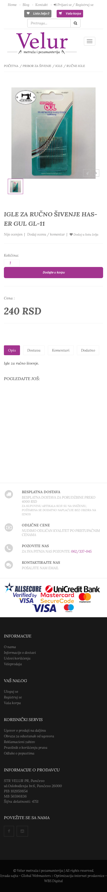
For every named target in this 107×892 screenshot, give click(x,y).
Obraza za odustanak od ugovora (29, 736)
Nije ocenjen (13, 234)
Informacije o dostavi (20, 652)
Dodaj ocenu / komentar (46, 234)
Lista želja (40, 13)
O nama (10, 647)
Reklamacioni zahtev (19, 742)
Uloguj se (11, 691)
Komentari (61, 350)
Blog (26, 5)
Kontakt (41, 5)
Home (12, 5)
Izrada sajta (9, 876)
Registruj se (13, 697)
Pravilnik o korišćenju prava (25, 747)
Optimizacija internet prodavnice (79, 876)
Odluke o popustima (19, 753)
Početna (11, 66)
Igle (58, 66)
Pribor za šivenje (37, 66)
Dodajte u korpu (54, 272)
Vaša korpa (73, 13)
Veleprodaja (13, 664)
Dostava (34, 350)
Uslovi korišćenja (17, 658)
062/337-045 (81, 551)
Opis (12, 350)
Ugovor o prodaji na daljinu (25, 730)
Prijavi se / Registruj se (75, 5)
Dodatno (88, 350)
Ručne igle (75, 66)
